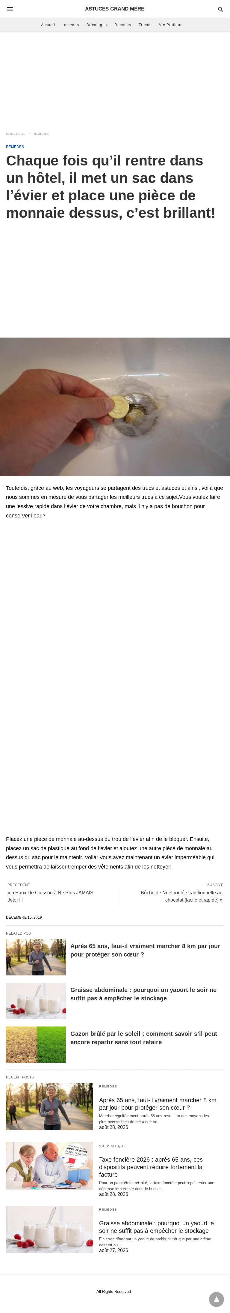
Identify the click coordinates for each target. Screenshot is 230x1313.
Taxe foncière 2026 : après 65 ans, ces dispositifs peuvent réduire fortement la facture (151, 1167)
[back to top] (216, 1299)
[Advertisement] (115, 80)
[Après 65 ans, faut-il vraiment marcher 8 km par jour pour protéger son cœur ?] (36, 957)
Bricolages (97, 25)
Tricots (145, 25)
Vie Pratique (171, 25)
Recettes (122, 25)
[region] (115, 273)
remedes (71, 25)
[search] (220, 9)
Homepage (16, 133)
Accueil (48, 25)
